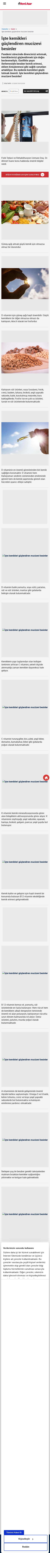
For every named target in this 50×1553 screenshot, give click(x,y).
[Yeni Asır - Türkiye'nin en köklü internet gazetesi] (25, 3)
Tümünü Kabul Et (14, 1532)
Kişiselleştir (24, 1539)
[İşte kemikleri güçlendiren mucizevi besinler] (25, 126)
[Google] (14, 91)
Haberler (5, 29)
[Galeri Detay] (46, 778)
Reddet (25, 1547)
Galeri (13, 29)
